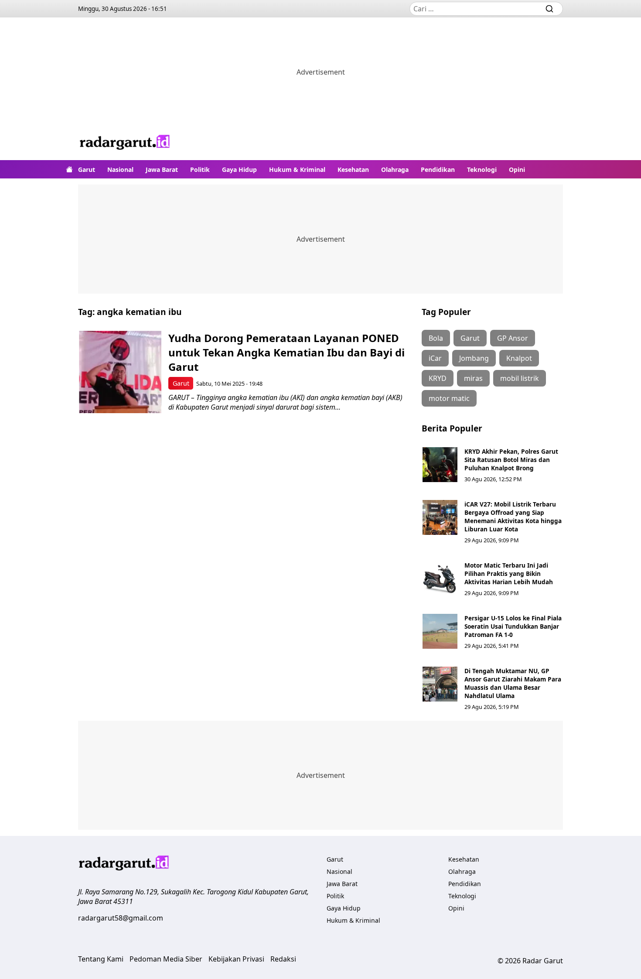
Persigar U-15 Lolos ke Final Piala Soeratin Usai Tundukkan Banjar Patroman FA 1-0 (513, 626)
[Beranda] (69, 169)
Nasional (120, 169)
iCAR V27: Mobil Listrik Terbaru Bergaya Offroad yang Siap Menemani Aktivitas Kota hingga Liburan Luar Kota (513, 516)
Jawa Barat (162, 169)
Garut (86, 169)
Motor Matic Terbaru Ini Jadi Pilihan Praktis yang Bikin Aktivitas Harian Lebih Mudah (508, 573)
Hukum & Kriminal (297, 169)
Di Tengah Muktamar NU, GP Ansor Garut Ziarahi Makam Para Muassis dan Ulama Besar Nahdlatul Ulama (512, 683)
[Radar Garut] (125, 143)
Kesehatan (353, 169)
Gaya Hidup (239, 169)
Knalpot (519, 358)
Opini (517, 169)
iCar (435, 358)
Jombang (474, 358)
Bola (436, 338)
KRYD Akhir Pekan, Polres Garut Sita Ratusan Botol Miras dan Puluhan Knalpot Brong (511, 459)
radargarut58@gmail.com (120, 918)
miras (473, 378)
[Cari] (549, 9)
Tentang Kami (100, 959)
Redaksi (283, 959)
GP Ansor (512, 338)
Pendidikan (438, 169)
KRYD (438, 378)
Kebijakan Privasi (236, 959)
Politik (200, 169)
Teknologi (482, 169)
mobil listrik (519, 378)
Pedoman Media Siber (166, 959)
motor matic (449, 398)
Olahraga (395, 169)
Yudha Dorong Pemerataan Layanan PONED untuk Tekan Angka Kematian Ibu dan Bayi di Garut (286, 352)
